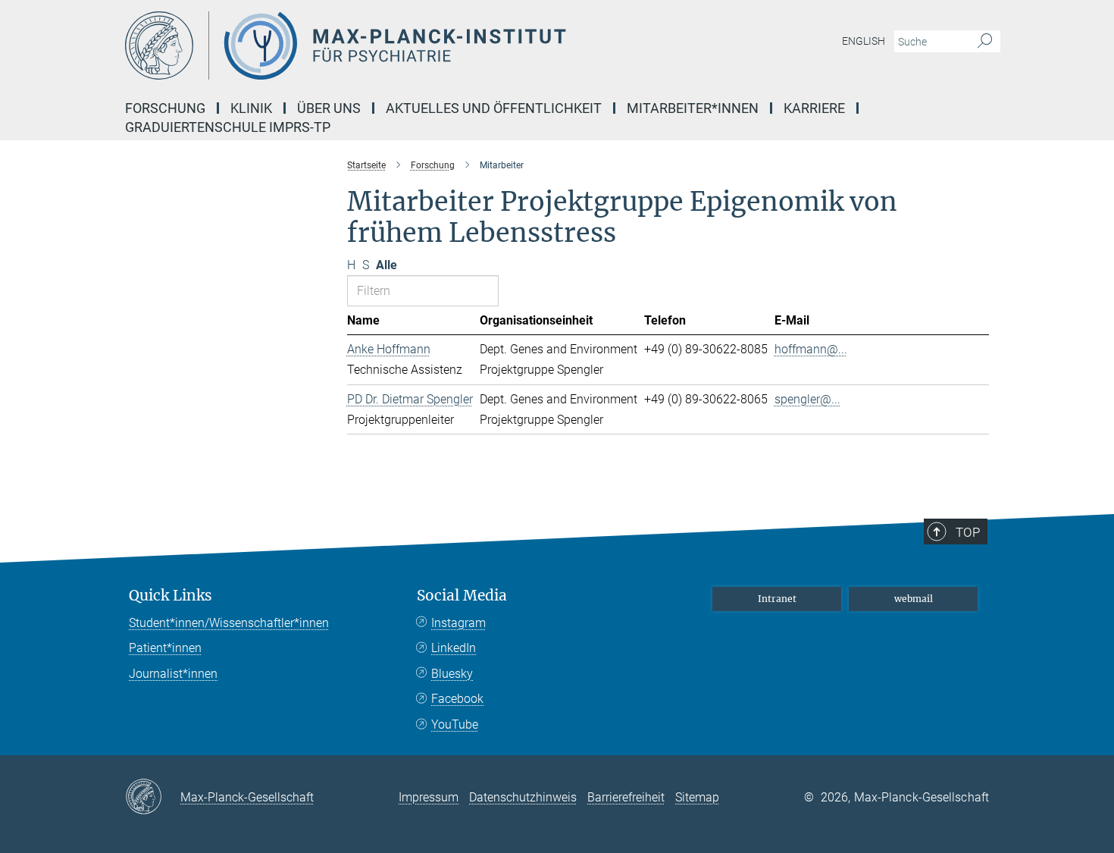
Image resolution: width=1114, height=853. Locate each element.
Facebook (457, 698)
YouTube (454, 724)
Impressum (428, 797)
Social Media (462, 595)
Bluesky (452, 673)
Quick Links (170, 595)
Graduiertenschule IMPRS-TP (227, 127)
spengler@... (807, 399)
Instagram (458, 623)
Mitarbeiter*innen (693, 108)
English (863, 41)
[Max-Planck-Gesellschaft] (152, 797)
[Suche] (984, 41)
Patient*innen (165, 648)
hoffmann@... (810, 349)
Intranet (777, 598)
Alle (386, 265)
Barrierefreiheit (626, 797)
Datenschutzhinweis (523, 797)
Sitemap (697, 797)
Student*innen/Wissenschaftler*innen (229, 623)
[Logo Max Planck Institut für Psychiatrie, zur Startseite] (409, 45)
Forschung (165, 108)
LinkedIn (453, 648)
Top (968, 532)
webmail (913, 598)
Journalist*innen (173, 673)
